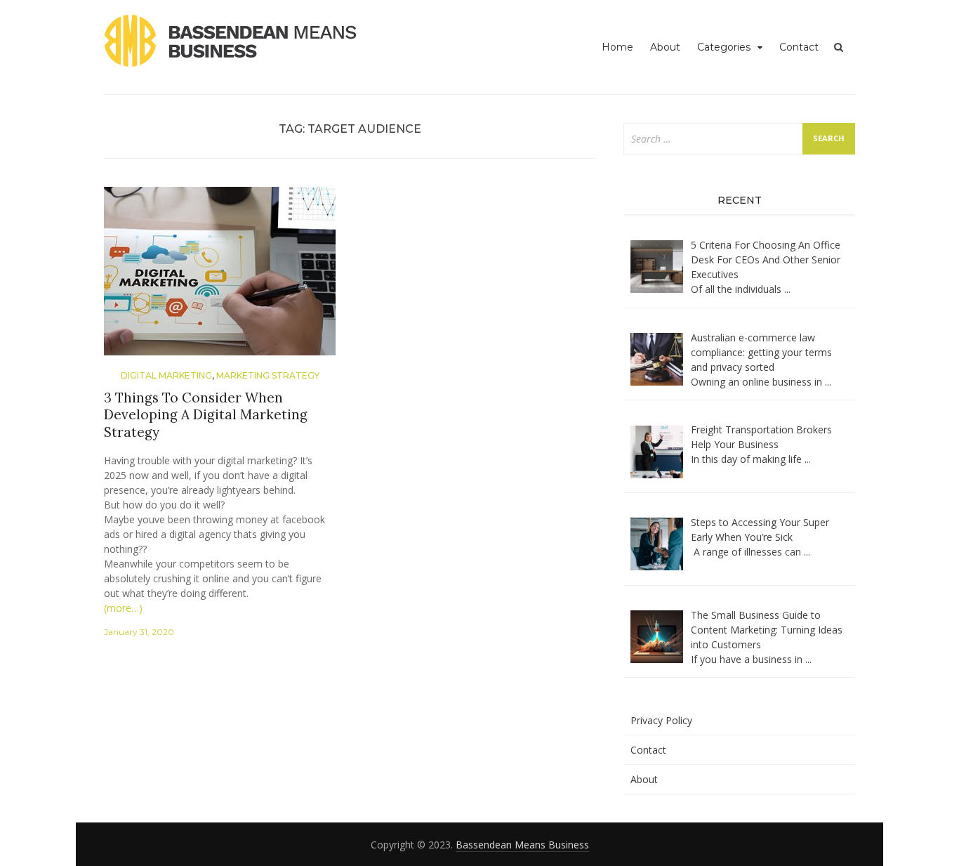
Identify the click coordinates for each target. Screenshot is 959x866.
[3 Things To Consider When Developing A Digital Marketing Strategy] (220, 276)
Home (617, 47)
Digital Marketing (166, 375)
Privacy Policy (661, 720)
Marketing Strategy (267, 375)
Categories (723, 47)
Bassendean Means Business (522, 844)
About (665, 47)
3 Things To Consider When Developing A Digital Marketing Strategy (205, 414)
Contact (799, 47)
